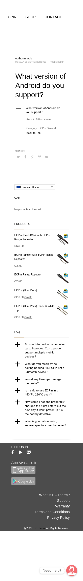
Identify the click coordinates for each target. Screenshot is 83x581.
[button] (41, 110)
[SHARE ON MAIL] (47, 157)
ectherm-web (23, 58)
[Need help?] (71, 570)
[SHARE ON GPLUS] (32, 157)
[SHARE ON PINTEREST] (39, 157)
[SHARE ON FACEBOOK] (25, 157)
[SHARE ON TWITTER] (18, 157)
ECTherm (39, 528)
